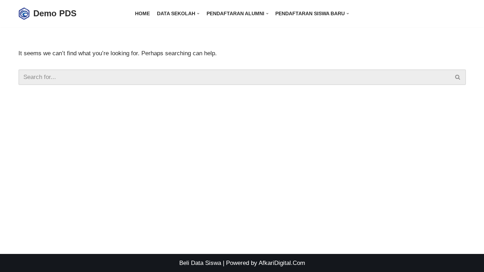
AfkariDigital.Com (282, 263)
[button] (457, 77)
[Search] (458, 77)
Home (142, 13)
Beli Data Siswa (200, 263)
